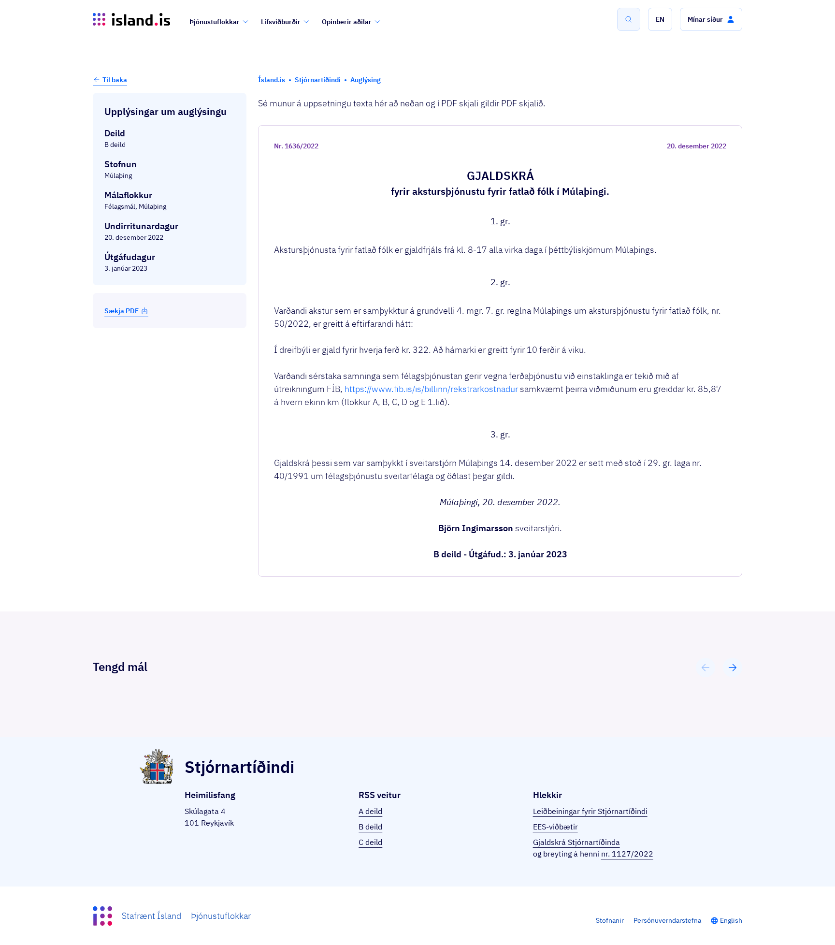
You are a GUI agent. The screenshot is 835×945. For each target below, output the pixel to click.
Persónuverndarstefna (667, 920)
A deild (370, 811)
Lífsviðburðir (281, 21)
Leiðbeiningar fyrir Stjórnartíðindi (590, 811)
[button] (660, 19)
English (731, 920)
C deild (370, 842)
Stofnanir (610, 920)
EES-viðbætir (555, 826)
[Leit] (628, 19)
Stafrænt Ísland (151, 915)
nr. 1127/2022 (627, 853)
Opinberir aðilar (347, 21)
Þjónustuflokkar (214, 21)
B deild (370, 826)
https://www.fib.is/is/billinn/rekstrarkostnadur (431, 388)
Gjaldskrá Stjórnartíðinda (576, 842)
